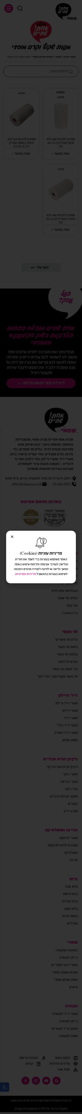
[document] (41, 557)
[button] (12, 536)
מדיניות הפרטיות (25, 574)
